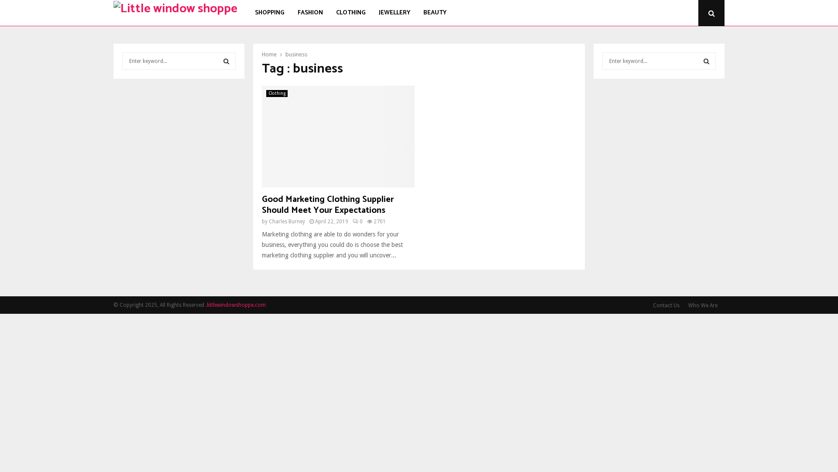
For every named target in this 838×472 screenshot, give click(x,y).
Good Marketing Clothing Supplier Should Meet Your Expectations (328, 205)
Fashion (310, 13)
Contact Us (666, 305)
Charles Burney (287, 222)
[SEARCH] (226, 61)
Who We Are (703, 305)
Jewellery (394, 13)
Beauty (434, 13)
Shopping (270, 13)
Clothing (351, 13)
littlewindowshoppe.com (236, 305)
